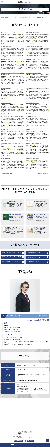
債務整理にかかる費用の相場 (32, 158)
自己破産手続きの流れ (6, 46)
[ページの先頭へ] (47, 440)
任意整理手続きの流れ (6, 88)
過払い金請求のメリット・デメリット (10, 32)
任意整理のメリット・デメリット (33, 59)
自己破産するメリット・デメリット (34, 116)
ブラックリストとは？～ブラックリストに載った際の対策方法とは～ (12, 74)
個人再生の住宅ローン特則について (34, 143)
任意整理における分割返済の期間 (33, 73)
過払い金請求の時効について (32, 103)
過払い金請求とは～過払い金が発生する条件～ (12, 116)
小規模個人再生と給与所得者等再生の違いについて (12, 144)
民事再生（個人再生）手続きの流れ (34, 46)
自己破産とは (29, 129)
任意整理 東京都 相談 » (43, 173)
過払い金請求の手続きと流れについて (34, 32)
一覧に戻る (25, 176)
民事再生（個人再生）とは (7, 59)
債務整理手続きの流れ (6, 103)
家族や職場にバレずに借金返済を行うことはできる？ (37, 89)
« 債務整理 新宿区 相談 (6, 173)
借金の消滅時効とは (5, 158)
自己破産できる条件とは (6, 129)
